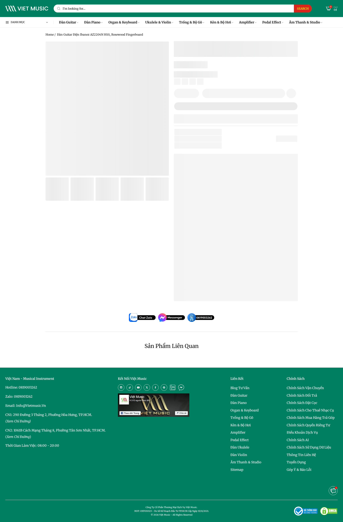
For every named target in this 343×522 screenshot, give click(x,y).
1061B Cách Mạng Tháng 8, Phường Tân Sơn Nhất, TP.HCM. (60, 430)
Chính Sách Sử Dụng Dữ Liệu (309, 447)
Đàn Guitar (238, 395)
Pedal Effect (239, 440)
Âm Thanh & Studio (245, 462)
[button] (291, 93)
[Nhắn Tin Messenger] (181, 387)
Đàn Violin (238, 455)
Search (303, 8)
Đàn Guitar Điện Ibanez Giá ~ (215, 293)
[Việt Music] (26, 9)
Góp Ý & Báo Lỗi (299, 470)
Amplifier (237, 432)
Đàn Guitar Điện (196, 145)
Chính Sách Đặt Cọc (302, 403)
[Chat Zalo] (172, 387)
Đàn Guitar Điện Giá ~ (209, 287)
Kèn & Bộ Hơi (240, 425)
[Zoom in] (161, 48)
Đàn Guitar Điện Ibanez (201, 281)
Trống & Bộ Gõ (241, 418)
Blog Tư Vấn (239, 388)
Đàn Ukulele (239, 447)
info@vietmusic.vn (31, 406)
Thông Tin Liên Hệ (301, 455)
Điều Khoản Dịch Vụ (302, 432)
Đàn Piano (238, 403)
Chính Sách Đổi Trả (302, 395)
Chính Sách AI (298, 440)
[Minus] (179, 93)
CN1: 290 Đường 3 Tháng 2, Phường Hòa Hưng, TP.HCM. (48, 415)
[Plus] (194, 93)
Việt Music (203, 217)
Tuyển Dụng (296, 462)
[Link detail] (121, 387)
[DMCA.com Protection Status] (329, 511)
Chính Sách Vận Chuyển (305, 388)
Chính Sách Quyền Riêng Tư (308, 425)
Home (50, 34)
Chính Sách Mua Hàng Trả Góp (311, 418)
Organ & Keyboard (244, 410)
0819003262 (28, 387)
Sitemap (236, 470)
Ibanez (192, 139)
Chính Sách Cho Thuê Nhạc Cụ (310, 410)
